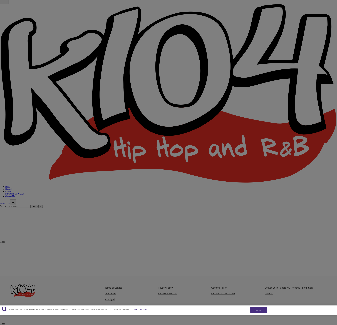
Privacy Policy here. (140, 309)
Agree (258, 310)
